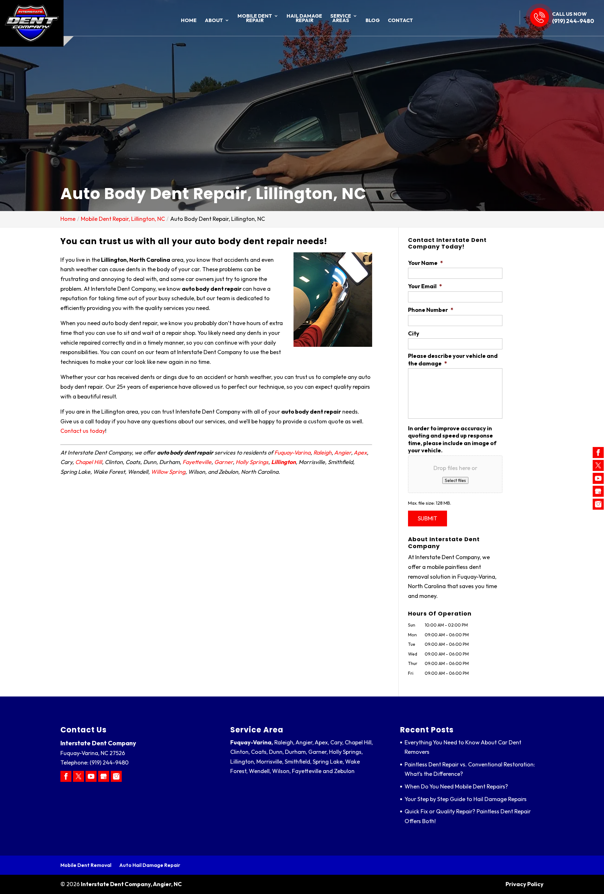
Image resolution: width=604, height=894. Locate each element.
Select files (455, 480)
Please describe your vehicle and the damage (453, 359)
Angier (342, 452)
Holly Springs (252, 462)
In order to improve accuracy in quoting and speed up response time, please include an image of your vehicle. (452, 439)
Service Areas (340, 18)
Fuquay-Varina (292, 452)
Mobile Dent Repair (255, 18)
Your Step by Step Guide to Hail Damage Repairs (466, 799)
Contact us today (82, 430)
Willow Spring (168, 471)
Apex (360, 452)
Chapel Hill (88, 462)
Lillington (283, 462)
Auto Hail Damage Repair (149, 865)
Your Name (425, 262)
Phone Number (430, 309)
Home (189, 20)
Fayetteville (196, 462)
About (214, 20)
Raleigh (322, 452)
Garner (223, 462)
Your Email (425, 286)
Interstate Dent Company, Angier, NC (131, 884)
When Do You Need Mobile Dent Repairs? (456, 786)
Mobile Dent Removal (85, 865)
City (413, 333)
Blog (373, 20)
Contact (400, 20)
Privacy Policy (525, 884)
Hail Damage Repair (304, 18)
